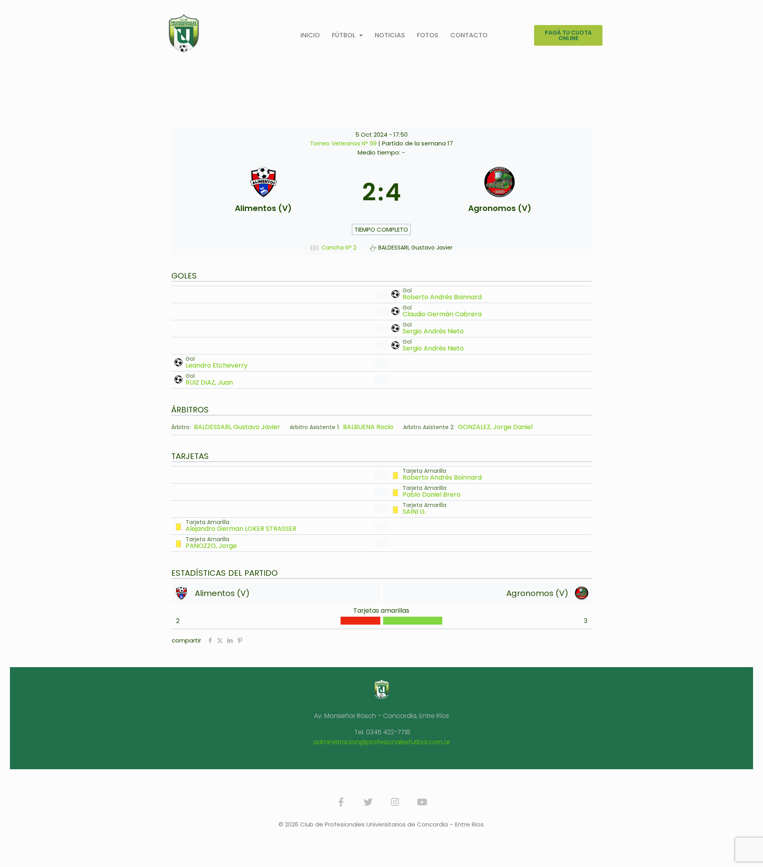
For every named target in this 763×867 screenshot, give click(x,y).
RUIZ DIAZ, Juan (209, 382)
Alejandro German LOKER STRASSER (241, 528)
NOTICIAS (390, 35)
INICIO (310, 35)
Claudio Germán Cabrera (442, 314)
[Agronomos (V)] (500, 192)
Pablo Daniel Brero (432, 494)
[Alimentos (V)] (263, 192)
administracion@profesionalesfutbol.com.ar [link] (381, 742)
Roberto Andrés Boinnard (442, 297)
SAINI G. (414, 511)
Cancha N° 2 (338, 248)
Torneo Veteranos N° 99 (344, 143)
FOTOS (427, 35)
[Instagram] (395, 802)
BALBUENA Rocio (368, 427)
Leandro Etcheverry (217, 365)
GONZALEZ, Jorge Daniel (495, 427)
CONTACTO (469, 35)
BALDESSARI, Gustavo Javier (237, 427)
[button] (347, 35)
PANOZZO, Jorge (211, 545)
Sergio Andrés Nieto (433, 331)
